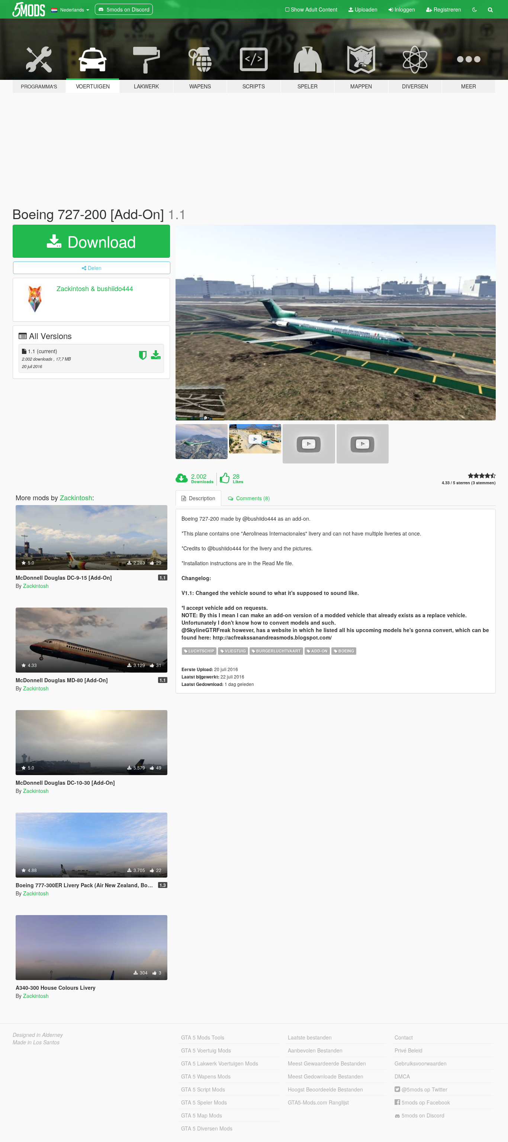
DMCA (402, 1076)
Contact (404, 1037)
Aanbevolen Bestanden (315, 1050)
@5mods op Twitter (423, 1089)
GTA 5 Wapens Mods (206, 1076)
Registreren (446, 9)
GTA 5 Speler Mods (204, 1102)
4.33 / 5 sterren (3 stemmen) (469, 483)
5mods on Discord (422, 1115)
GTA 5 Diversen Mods (206, 1128)
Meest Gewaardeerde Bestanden (327, 1063)
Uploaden (365, 9)
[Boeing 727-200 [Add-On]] (336, 323)
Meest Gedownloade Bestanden (325, 1076)
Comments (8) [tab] (251, 498)
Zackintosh (76, 497)
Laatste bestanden (310, 1037)
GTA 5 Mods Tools (202, 1037)
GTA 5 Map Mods (201, 1115)
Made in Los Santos (36, 1042)
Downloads (202, 481)
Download (99, 241)
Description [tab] (200, 498)
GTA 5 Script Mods (203, 1089)
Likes (238, 481)
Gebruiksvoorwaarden (421, 1063)
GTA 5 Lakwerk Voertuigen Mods (219, 1063)
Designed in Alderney (38, 1034)
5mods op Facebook (425, 1102)
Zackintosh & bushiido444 (95, 288)
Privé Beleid (408, 1050)
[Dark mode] (474, 9)
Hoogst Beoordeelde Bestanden (325, 1089)
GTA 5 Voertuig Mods (206, 1050)
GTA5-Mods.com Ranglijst (318, 1102)
